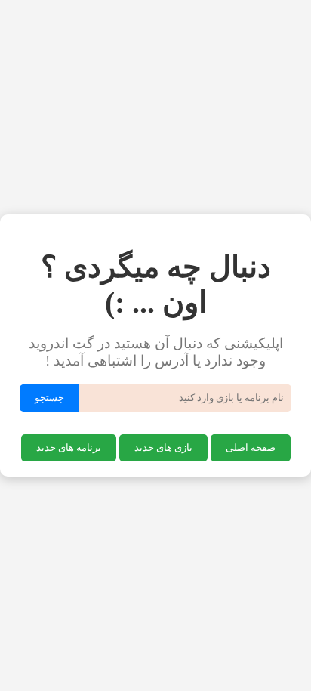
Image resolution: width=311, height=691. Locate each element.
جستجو (49, 397)
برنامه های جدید (68, 447)
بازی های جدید (163, 447)
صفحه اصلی (251, 447)
